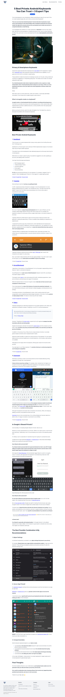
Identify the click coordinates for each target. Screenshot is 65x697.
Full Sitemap (20, 684)
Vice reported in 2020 (20, 503)
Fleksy (15, 302)
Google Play (18, 177)
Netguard (28, 439)
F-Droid (13, 177)
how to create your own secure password (27, 514)
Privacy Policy (50, 684)
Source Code (25, 177)
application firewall (18, 587)
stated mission (37, 325)
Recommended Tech (36, 689)
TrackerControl (35, 439)
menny (21, 277)
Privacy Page (20, 315)
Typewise (16, 181)
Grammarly (17, 355)
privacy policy (27, 321)
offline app (38, 252)
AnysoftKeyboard (19, 265)
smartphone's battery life (42, 634)
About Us (35, 684)
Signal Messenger (22, 453)
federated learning (36, 500)
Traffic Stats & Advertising (22, 688)
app (34, 252)
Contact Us (35, 687)
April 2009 (36, 70)
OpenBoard (16, 139)
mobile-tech (32, 14)
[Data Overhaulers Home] (5, 2)
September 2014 (18, 72)
